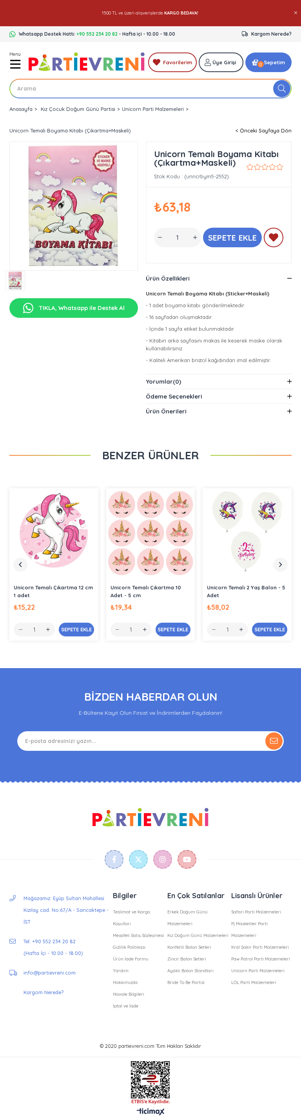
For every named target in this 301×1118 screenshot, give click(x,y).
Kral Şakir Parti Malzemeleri (260, 947)
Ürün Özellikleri (168, 278)
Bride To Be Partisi (186, 982)
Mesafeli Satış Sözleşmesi (138, 935)
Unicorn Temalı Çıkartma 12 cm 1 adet (53, 591)
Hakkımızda (125, 982)
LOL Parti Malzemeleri (253, 982)
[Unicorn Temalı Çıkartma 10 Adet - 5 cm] (151, 533)
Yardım (121, 970)
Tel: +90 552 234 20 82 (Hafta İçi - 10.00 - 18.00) (53, 947)
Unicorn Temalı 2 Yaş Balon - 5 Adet (246, 591)
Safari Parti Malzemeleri (256, 912)
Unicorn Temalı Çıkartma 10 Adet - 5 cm (146, 591)
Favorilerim (177, 62)
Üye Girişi (224, 62)
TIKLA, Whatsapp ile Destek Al (81, 308)
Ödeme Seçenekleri (174, 396)
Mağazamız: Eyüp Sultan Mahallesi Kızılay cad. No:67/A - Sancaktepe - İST (66, 910)
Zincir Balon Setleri (186, 959)
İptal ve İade (125, 1006)
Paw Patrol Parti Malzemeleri (260, 959)
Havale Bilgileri (128, 994)
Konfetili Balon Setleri (189, 947)
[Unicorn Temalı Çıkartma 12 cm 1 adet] (54, 533)
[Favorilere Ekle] (273, 239)
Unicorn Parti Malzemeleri (258, 970)
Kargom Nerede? (271, 34)
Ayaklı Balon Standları (190, 970)
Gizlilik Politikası (129, 947)
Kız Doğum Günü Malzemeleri (197, 935)
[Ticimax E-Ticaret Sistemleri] (151, 1112)
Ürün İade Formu (131, 959)
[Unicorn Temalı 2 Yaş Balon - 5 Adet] (247, 533)
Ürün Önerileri (166, 411)
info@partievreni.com (50, 972)
